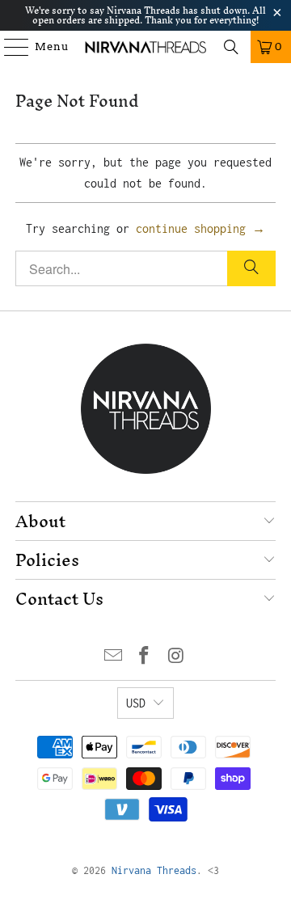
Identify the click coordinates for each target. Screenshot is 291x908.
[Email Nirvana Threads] (113, 657)
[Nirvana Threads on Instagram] (176, 657)
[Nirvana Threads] (145, 47)
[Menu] (9, 47)
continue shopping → (200, 228)
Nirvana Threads (154, 870)
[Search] (231, 47)
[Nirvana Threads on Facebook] (145, 657)
